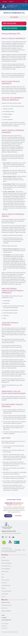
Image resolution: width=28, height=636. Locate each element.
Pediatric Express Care (7, 605)
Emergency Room (6, 602)
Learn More (18, 515)
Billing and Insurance (7, 563)
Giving (3, 615)
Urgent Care (4, 608)
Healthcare (11, 1)
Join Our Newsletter (6, 619)
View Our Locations (10, 28)
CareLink (4, 588)
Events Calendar (5, 579)
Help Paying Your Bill (6, 565)
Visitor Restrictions (6, 585)
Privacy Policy (4, 628)
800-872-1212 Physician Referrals (13, 550)
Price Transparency (6, 568)
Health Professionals (6, 591)
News (3, 577)
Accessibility (4, 625)
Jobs (3, 574)
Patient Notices (5, 571)
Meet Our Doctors (9, 23)
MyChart (4, 557)
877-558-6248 (17, 550)
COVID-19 (3, 596)
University (5, 1)
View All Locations (6, 610)
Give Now (8, 515)
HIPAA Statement (5, 623)
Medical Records (5, 560)
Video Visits (4, 582)
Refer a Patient (5, 593)
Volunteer (4, 617)
